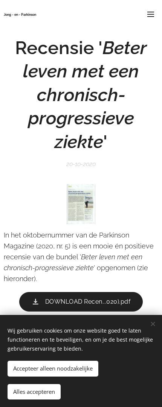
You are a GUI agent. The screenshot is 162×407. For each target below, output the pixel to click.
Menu (150, 13)
